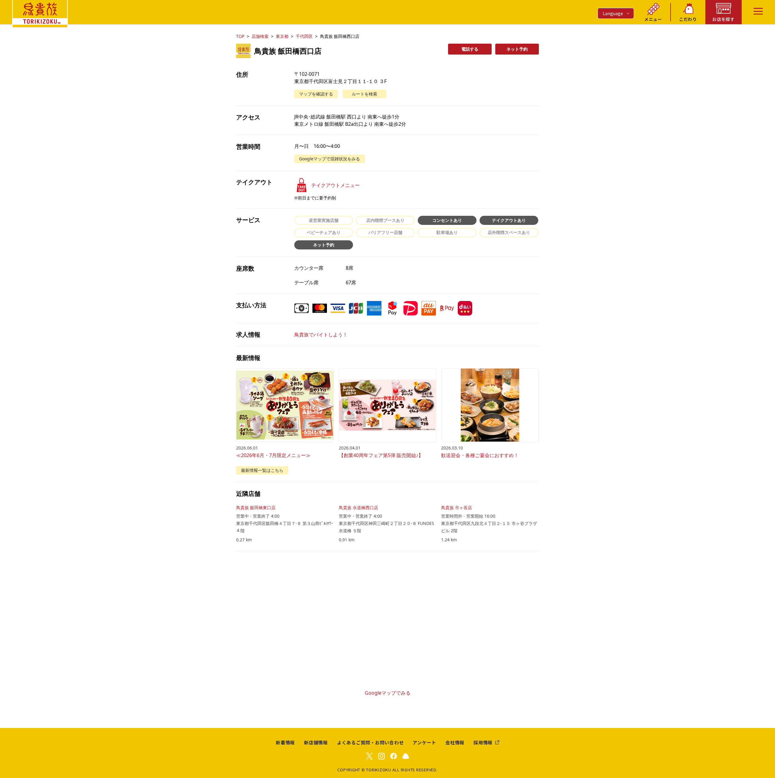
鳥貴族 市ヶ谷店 (456, 507)
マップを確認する (316, 94)
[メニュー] (758, 11)
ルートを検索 (364, 94)
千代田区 (304, 36)
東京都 (282, 36)
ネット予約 (517, 49)
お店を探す (723, 19)
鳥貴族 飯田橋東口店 (255, 507)
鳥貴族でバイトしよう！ (321, 334)
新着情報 (285, 742)
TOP (240, 36)
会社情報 (454, 742)
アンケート (424, 742)
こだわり (688, 19)
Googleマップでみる (388, 693)
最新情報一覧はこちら (262, 470)
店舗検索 (260, 36)
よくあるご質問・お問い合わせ (370, 742)
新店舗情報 (316, 742)
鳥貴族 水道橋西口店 (358, 507)
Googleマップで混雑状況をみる (329, 159)
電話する (469, 49)
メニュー (653, 19)
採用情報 (483, 742)
